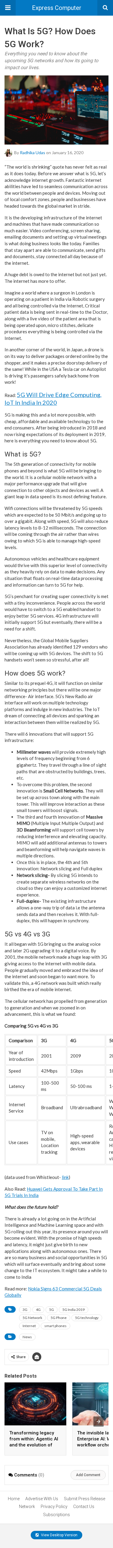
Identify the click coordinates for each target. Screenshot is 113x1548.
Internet (29, 1326)
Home (14, 1498)
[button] (8, 8)
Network (27, 1506)
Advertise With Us (41, 1498)
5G (51, 1309)
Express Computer (56, 7)
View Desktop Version (58, 1535)
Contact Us (83, 1506)
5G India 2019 (73, 1309)
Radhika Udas (32, 152)
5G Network (32, 1317)
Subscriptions (56, 1514)
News (27, 1337)
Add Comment (88, 1475)
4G (38, 1309)
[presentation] (98, 1421)
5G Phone (59, 1317)
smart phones (55, 1326)
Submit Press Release (84, 1498)
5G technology (87, 1317)
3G (25, 1309)
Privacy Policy (54, 1506)
